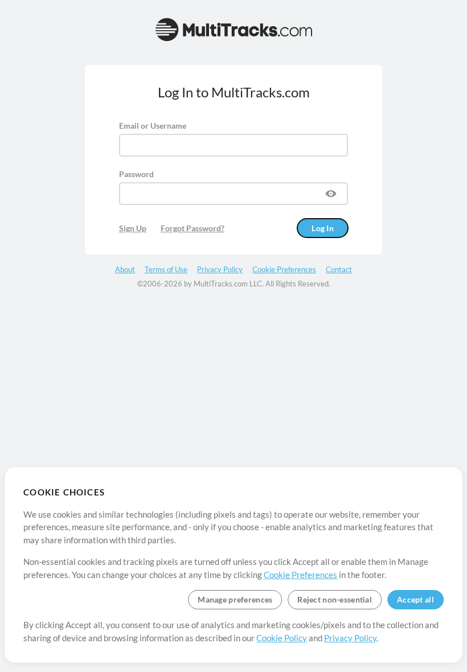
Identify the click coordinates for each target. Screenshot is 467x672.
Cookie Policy (281, 638)
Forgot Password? (192, 228)
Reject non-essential (334, 599)
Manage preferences (235, 599)
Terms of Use (166, 269)
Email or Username (152, 125)
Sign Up (132, 228)
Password (136, 174)
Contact (339, 269)
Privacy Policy (350, 638)
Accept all (415, 599)
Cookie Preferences (300, 574)
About (125, 269)
